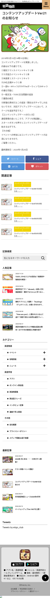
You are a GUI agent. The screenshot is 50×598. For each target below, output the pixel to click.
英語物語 (8, 346)
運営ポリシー (34, 591)
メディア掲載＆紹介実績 (18, 438)
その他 (7, 418)
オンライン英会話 (16, 385)
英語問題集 (13, 392)
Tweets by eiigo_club (13, 527)
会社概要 (12, 425)
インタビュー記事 (16, 405)
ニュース (12, 366)
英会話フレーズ (15, 399)
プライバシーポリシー (18, 431)
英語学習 (8, 372)
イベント (12, 353)
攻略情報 (12, 359)
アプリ (12, 379)
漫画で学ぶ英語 (15, 412)
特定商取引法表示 (26, 589)
